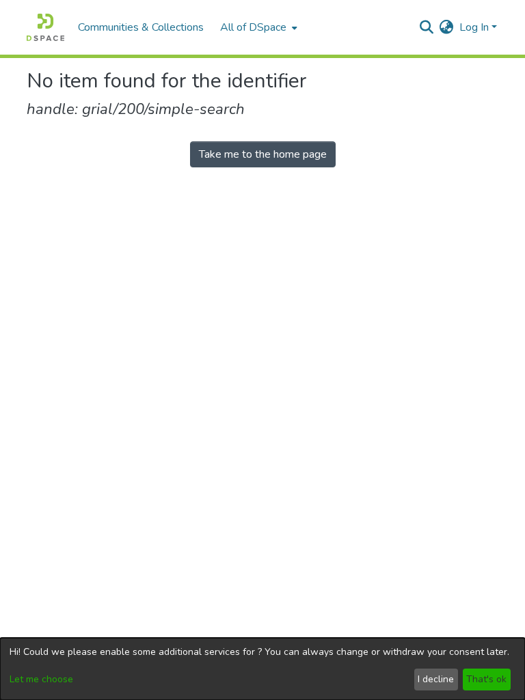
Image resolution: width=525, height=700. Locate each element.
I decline (436, 679)
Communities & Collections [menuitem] (141, 27)
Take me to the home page (263, 154)
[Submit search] (426, 27)
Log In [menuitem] (474, 27)
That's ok (486, 679)
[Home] (45, 27)
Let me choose (41, 679)
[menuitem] (257, 27)
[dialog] (262, 669)
